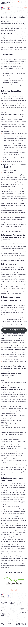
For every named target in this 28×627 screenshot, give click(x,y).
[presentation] (12, 590)
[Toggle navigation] (25, 9)
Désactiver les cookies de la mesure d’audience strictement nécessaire (14, 330)
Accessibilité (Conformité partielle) (18, 624)
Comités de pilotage (22, 609)
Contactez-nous (23, 612)
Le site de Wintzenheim (4, 610)
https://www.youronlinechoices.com (11, 441)
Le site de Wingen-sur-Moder (3, 614)
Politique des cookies (9, 624)
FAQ (20, 602)
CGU (6, 624)
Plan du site (2, 624)
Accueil (2, 12)
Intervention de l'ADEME (4, 603)
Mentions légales (4, 624)
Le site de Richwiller (3, 619)
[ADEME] (8, 8)
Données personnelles (13, 624)
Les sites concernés (3, 607)
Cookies (20, 28)
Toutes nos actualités (12, 603)
